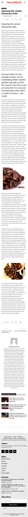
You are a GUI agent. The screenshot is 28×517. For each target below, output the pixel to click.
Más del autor (21, 394)
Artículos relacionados (8, 394)
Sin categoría (7, 6)
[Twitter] (10, 451)
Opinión (3, 482)
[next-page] (5, 422)
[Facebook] (3, 451)
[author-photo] (14, 344)
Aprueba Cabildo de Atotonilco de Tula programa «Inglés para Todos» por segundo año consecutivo (13, 486)
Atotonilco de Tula (6, 488)
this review (12, 140)
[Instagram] (6, 451)
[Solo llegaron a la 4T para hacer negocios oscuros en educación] (5, 399)
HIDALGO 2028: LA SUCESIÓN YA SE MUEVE (12, 491)
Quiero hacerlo (13, 504)
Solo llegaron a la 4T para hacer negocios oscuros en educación (16, 399)
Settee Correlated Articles (20, 331)
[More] (20, 19)
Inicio (2, 6)
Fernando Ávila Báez (7, 16)
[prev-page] (2, 422)
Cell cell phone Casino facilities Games (6, 331)
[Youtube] (14, 451)
